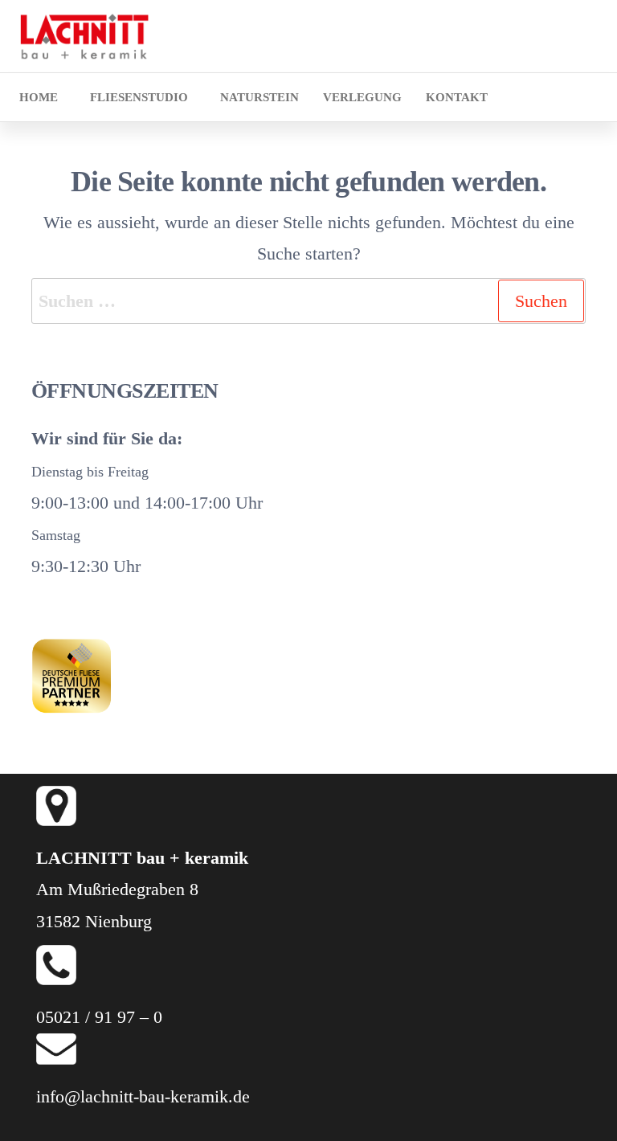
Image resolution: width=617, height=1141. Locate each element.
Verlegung (362, 97)
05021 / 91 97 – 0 (99, 1017)
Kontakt (457, 97)
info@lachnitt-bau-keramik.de (143, 1096)
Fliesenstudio (139, 97)
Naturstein (259, 97)
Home (38, 97)
